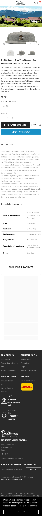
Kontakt (4, 392)
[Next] (39, 44)
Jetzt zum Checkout (21, 132)
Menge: (4, 113)
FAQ (2, 384)
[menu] (2, 3)
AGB (2, 367)
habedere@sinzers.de (12, 458)
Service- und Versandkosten (11, 480)
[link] (21, 330)
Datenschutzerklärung (9, 363)
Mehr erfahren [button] (31, 506)
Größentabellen (7, 381)
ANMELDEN (33, 470)
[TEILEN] (39, 125)
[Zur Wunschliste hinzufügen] (34, 125)
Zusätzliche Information (11, 204)
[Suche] (35, 3)
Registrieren (25, 363)
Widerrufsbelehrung (8, 370)
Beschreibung (7, 144)
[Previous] (34, 44)
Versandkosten (7, 388)
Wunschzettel (26, 360)
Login (23, 367)
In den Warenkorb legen (15, 125)
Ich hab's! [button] (21, 512)
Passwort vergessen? (29, 370)
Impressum (5, 360)
